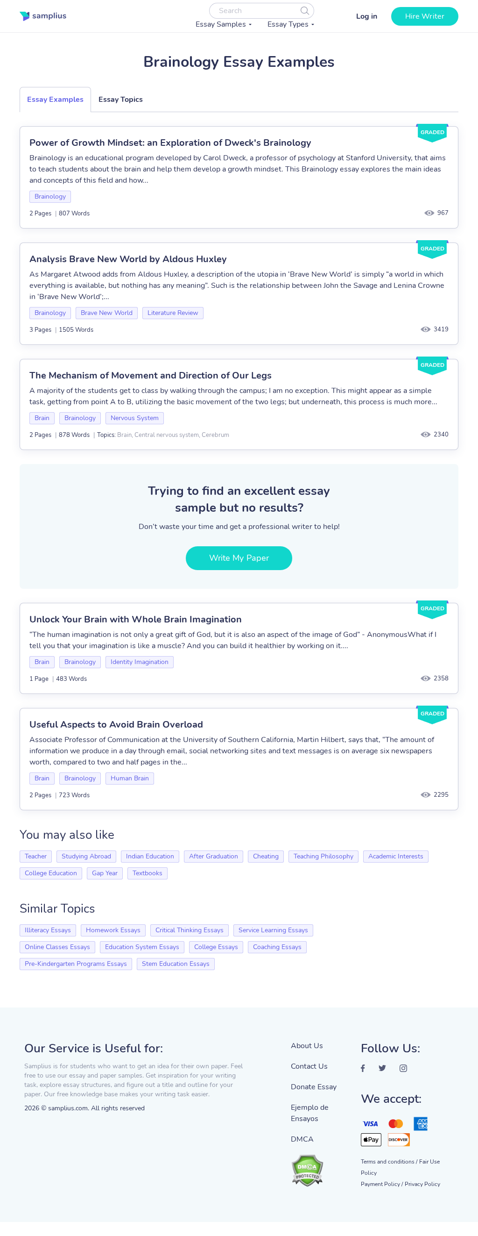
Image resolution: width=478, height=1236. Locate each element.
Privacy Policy (422, 1184)
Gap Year (105, 873)
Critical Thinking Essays (189, 930)
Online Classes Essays (57, 947)
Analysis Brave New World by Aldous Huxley (128, 259)
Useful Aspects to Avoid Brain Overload (116, 724)
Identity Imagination (140, 661)
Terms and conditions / (389, 1161)
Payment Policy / (382, 1184)
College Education (51, 873)
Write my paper (239, 558)
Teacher (36, 856)
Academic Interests (395, 856)
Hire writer (424, 16)
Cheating (266, 856)
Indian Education (150, 856)
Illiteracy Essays (48, 930)
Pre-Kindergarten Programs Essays (76, 963)
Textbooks (147, 873)
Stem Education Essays (176, 963)
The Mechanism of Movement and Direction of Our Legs (150, 375)
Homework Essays (113, 930)
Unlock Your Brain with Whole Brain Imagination (135, 619)
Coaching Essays (277, 947)
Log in (366, 16)
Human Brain (130, 778)
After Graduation (213, 856)
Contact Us (309, 1066)
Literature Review (173, 312)
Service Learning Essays (273, 930)
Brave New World (107, 312)
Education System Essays (142, 947)
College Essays (216, 947)
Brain (42, 418)
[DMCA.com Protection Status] (319, 1166)
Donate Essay (314, 1087)
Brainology (50, 196)
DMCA (302, 1139)
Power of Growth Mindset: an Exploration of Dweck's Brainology (170, 142)
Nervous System (135, 418)
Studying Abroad (86, 856)
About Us (307, 1046)
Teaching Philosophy (323, 856)
